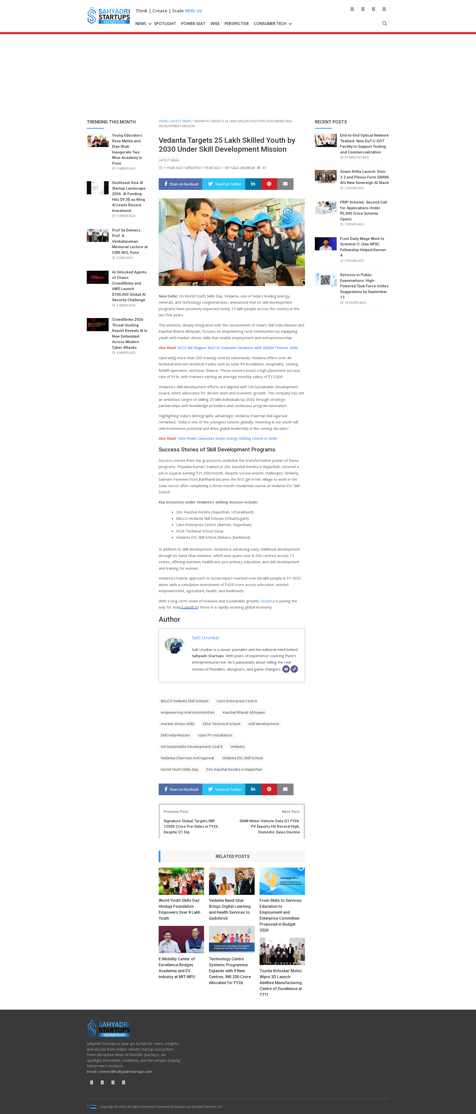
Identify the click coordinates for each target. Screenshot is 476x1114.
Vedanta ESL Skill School (242, 758)
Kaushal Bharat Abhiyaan (244, 712)
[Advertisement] (238, 71)
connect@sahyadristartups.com (125, 1071)
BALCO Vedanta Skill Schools (185, 701)
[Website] (294, 669)
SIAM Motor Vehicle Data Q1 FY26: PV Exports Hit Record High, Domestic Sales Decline (269, 826)
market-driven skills (178, 724)
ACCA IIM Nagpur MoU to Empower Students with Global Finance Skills (238, 347)
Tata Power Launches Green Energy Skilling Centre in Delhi (227, 438)
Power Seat (193, 23)
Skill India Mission (175, 735)
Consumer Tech (270, 23)
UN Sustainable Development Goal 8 (191, 746)
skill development (263, 724)
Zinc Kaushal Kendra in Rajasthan (234, 769)
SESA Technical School (221, 724)
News (140, 23)
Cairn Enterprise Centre (237, 701)
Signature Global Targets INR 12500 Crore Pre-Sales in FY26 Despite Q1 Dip (191, 826)
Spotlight (165, 23)
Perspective (237, 23)
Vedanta (268, 600)
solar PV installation (215, 735)
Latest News (181, 121)
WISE (215, 23)
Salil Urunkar (243, 168)
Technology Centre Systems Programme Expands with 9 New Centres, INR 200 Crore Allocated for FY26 (230, 971)
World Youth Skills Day (179, 769)
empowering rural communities (188, 712)
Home (163, 121)
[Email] (286, 669)
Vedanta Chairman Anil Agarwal (187, 758)
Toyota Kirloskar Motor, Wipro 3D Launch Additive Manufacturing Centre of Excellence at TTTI (281, 982)
